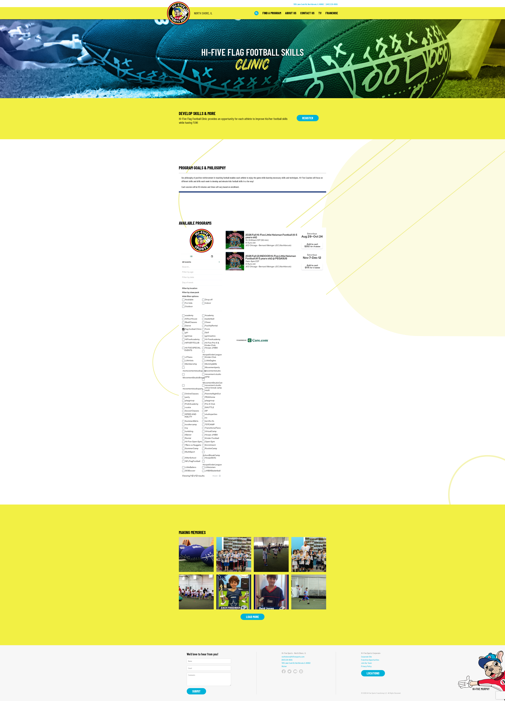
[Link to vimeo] (301, 671)
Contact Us (307, 13)
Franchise (331, 13)
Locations (373, 673)
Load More (252, 617)
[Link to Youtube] (295, 671)
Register (307, 118)
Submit (196, 691)
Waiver (284, 666)
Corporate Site (366, 657)
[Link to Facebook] (284, 671)
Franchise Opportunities (370, 660)
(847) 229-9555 (332, 4)
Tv (320, 13)
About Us (290, 13)
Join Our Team (366, 663)
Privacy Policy (366, 666)
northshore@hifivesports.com (293, 657)
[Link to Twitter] (289, 671)
